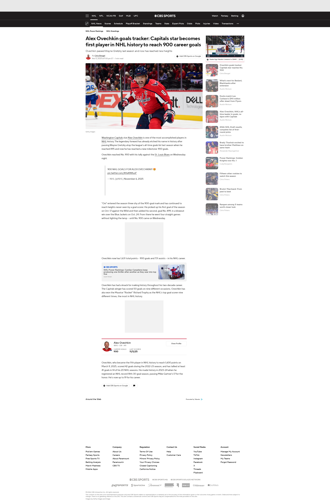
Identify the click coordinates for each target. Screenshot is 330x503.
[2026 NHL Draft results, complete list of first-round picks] (212, 132)
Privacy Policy (146, 455)
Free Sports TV (93, 458)
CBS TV (116, 465)
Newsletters (226, 455)
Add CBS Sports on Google (190, 56)
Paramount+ (118, 462)
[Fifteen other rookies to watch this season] (212, 178)
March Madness (93, 465)
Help (169, 451)
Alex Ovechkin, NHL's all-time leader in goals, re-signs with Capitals (232, 114)
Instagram (198, 458)
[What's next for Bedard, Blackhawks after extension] (212, 85)
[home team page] (111, 350)
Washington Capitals (112, 137)
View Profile (176, 343)
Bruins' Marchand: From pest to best (231, 190)
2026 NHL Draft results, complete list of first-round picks (231, 129)
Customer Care (174, 455)
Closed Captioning (148, 463)
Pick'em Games (93, 451)
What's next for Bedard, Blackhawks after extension (231, 83)
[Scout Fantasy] (199, 485)
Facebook (198, 462)
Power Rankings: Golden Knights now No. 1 (231, 159)
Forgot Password (228, 462)
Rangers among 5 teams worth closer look (231, 205)
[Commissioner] (172, 484)
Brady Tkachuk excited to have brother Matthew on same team (232, 145)
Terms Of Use (146, 451)
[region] (225, 46)
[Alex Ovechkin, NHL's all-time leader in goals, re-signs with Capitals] (212, 116)
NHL (104, 141)
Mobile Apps (92, 469)
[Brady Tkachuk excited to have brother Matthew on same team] (212, 147)
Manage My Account (230, 451)
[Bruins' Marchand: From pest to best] (212, 194)
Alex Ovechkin (135, 137)
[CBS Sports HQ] (160, 479)
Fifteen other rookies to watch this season (231, 174)
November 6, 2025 (133, 178)
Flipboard (198, 472)
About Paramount (121, 458)
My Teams (225, 458)
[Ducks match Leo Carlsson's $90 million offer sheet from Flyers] (212, 101)
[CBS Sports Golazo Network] (186, 479)
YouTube (197, 451)
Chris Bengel (100, 56)
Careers (116, 455)
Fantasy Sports (92, 455)
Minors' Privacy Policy (150, 458)
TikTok (196, 455)
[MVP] (186, 484)
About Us (117, 451)
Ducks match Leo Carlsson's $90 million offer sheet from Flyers (230, 98)
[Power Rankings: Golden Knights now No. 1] (212, 163)
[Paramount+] (155, 484)
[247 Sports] (119, 485)
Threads (197, 469)
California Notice (147, 466)
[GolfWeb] (213, 485)
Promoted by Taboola (193, 399)
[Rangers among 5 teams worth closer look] (212, 209)
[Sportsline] (138, 485)
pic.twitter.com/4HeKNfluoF (122, 173)
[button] (238, 23)
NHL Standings (112, 31)
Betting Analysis (93, 462)
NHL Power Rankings (94, 31)
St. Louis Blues (162, 154)
